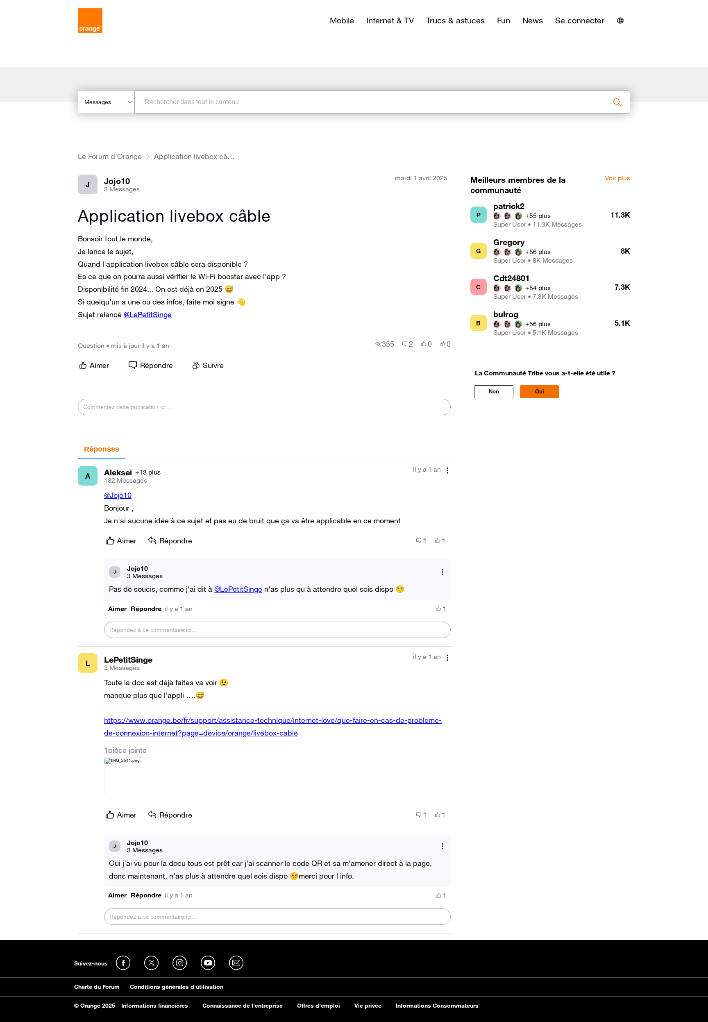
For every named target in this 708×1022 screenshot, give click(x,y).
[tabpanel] (264, 696)
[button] (117, 608)
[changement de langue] (620, 20)
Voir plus (617, 178)
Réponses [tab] (101, 449)
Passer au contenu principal (43, 6)
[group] (384, 344)
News (532, 20)
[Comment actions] (447, 470)
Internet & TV (390, 20)
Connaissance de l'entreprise (242, 1005)
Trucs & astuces (455, 20)
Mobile (342, 20)
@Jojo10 (118, 495)
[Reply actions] (442, 572)
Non (494, 391)
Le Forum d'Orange (110, 156)
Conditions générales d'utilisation (176, 986)
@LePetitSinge (148, 314)
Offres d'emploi (318, 1005)
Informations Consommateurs (437, 1005)
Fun (503, 20)
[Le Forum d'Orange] (90, 20)
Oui (539, 391)
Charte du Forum (97, 986)
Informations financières (154, 1005)
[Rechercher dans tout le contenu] (617, 102)
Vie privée (367, 1005)
